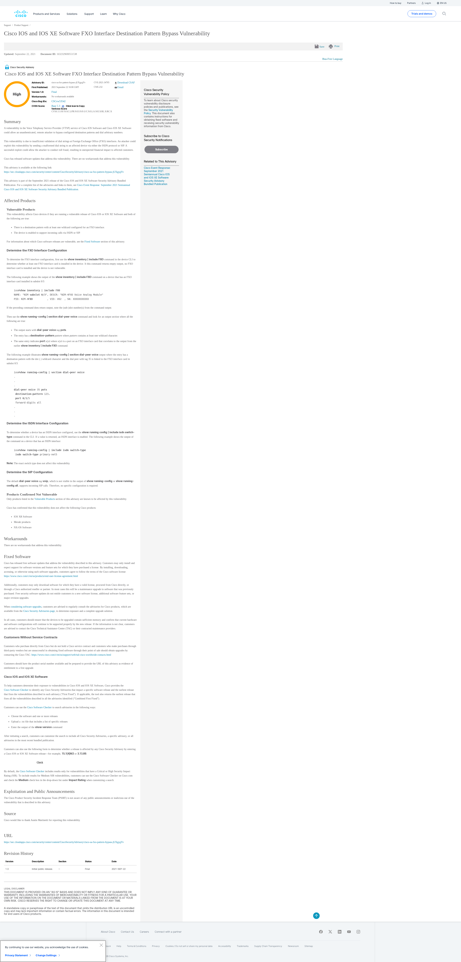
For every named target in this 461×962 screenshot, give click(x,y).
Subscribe (161, 149)
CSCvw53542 (59, 101)
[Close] (101, 945)
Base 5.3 (56, 106)
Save (321, 46)
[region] (53, 951)
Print (336, 46)
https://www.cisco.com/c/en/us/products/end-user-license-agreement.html (41, 576)
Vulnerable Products (44, 499)
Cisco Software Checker (16, 690)
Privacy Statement (16, 955)
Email (120, 87)
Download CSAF (126, 82)
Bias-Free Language (332, 59)
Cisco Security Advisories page (39, 611)
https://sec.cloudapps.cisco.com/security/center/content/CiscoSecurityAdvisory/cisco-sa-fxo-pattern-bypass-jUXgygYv (64, 172)
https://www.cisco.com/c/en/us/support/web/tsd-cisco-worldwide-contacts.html (71, 654)
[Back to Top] (316, 915)
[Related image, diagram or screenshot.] (7, 67)
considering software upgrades (26, 606)
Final (54, 92)
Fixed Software (92, 241)
